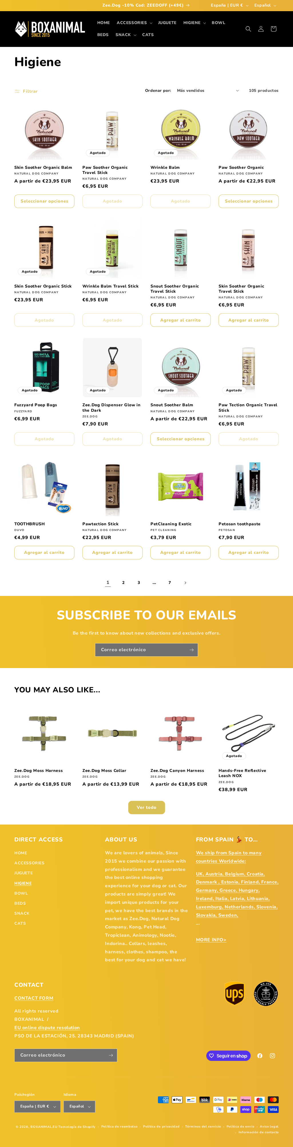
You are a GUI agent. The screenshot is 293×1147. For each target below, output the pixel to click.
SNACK (22, 913)
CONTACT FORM (33, 998)
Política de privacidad (161, 1126)
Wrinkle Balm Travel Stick (110, 286)
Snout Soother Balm (172, 405)
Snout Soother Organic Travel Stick (175, 289)
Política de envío (240, 1126)
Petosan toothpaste (240, 524)
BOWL (21, 893)
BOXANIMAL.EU (43, 1127)
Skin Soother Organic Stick (43, 286)
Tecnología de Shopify (77, 1127)
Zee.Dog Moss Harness (38, 770)
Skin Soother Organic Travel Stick (241, 289)
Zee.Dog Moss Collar (104, 770)
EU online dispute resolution (47, 1028)
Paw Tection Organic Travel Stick (248, 408)
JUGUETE (23, 873)
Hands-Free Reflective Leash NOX (242, 773)
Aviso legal (269, 1126)
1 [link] (108, 582)
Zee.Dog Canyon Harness (177, 770)
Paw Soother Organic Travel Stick (105, 170)
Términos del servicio (203, 1126)
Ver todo (147, 807)
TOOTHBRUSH (29, 524)
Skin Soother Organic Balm (43, 167)
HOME (20, 853)
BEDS (20, 903)
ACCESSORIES (29, 863)
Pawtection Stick (100, 524)
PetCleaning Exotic (171, 524)
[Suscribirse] (191, 650)
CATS (20, 923)
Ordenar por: (158, 90)
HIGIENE (22, 883)
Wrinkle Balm (165, 167)
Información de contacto (259, 1132)
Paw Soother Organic (241, 167)
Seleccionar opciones (44, 201)
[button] (134, 23)
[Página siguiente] (185, 583)
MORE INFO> (211, 940)
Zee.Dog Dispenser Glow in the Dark (111, 408)
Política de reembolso (119, 1126)
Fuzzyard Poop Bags (35, 405)
